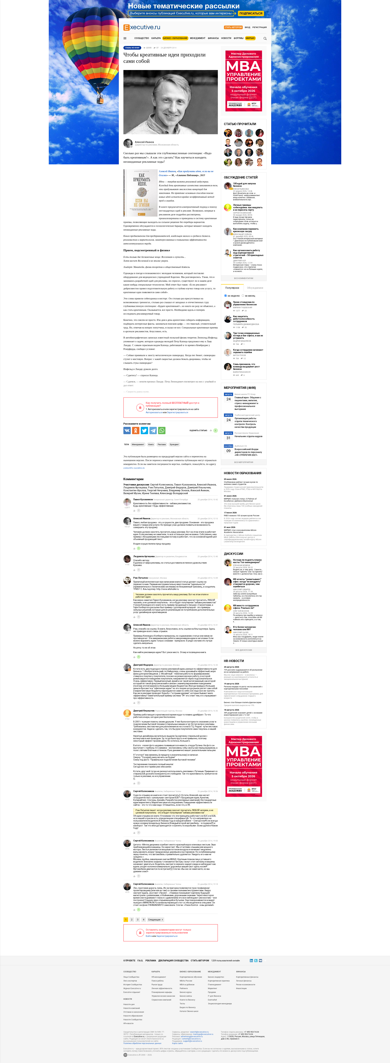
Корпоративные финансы (247, 977)
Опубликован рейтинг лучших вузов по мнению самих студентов (241, 483)
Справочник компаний (161, 1000)
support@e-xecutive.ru (192, 1041)
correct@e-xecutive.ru (134, 467)
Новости (226, 38)
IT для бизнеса (214, 996)
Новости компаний (131, 1008)
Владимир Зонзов (179, 490)
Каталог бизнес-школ (189, 1011)
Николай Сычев (240, 632)
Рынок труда (157, 985)
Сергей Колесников (161, 484)
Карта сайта (177, 1043)
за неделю (234, 295)
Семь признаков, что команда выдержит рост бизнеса (246, 366)
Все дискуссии (244, 650)
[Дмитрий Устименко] (238, 143)
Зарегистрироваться (177, 412)
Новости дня (129, 1004)
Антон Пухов (239, 355)
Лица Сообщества (131, 977)
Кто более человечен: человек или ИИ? (244, 628)
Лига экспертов (130, 981)
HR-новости (128, 1023)
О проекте (129, 960)
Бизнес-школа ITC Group (245, 394)
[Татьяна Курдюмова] (238, 162)
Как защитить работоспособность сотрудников (244, 318)
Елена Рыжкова (241, 189)
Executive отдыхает (131, 992)
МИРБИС (250, 38)
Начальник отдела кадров (248, 436)
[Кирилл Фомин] (228, 143)
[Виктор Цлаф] (228, 152)
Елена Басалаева (241, 565)
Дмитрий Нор (239, 261)
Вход (247, 27)
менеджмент (138, 444)
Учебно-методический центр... (248, 415)
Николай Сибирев (241, 589)
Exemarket (212, 1000)
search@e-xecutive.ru (199, 1032)
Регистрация (259, 27)
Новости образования (133, 1016)
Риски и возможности (245, 985)
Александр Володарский (174, 493)
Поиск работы (158, 981)
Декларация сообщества (173, 960)
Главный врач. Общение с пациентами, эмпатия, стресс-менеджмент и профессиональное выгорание (248, 403)
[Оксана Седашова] (228, 162)
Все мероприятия (243, 462)
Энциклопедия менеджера (220, 1004)
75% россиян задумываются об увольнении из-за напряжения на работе (243, 671)
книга (151, 444)
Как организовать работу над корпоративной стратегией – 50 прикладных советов (248, 254)
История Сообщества (132, 985)
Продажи (212, 992)
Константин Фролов (134, 490)
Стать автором (233, 27)
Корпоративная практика (219, 981)
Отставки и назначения (133, 1012)
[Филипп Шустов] (259, 152)
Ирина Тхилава (150, 493)
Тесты (182, 1004)
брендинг (174, 444)
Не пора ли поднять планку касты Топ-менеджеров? (247, 561)
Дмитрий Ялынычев (199, 487)
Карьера (156, 38)
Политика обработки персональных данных (142, 1043)
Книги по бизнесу (187, 1000)
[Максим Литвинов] (249, 152)
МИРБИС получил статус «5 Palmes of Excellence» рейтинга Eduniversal (240, 500)
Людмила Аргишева (135, 487)
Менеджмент (197, 38)
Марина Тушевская (242, 307)
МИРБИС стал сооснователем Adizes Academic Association (240, 531)
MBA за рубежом (187, 985)
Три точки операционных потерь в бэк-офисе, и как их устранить (248, 335)
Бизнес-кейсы (186, 996)
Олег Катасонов (241, 611)
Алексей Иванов (206, 484)
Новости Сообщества (132, 1020)
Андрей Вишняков (242, 341)
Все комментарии (243, 278)
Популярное (232, 287)
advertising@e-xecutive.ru (192, 1036)
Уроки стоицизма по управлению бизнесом (245, 303)
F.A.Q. (140, 960)
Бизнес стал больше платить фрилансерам (242, 702)
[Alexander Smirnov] (228, 133)
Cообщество (129, 972)
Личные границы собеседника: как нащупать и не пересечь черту (247, 207)
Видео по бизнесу (188, 1007)
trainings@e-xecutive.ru (203, 1034)
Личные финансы (244, 981)
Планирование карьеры (162, 992)
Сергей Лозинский (242, 213)
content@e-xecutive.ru (191, 1039)
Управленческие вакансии (163, 996)
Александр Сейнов (242, 234)
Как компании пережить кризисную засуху (246, 230)
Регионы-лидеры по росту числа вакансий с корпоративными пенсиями (243, 688)
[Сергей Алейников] (238, 152)
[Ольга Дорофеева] (238, 133)
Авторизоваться (154, 412)
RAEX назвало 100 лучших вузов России (241, 516)
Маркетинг (212, 988)
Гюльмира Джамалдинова (246, 324)
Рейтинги (184, 988)
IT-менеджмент (214, 985)
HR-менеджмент (159, 977)
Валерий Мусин (132, 493)
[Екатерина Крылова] (259, 133)
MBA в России (186, 981)
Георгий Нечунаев (157, 490)
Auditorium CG (241, 446)
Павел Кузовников (185, 484)
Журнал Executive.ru (132, 988)
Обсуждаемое (255, 287)
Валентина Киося (241, 372)
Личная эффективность (162, 988)
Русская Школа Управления (247, 433)
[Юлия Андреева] (249, 143)
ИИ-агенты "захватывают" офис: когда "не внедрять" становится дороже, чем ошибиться (247, 583)
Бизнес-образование (175, 38)
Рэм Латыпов (156, 487)
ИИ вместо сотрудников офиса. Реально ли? (246, 606)
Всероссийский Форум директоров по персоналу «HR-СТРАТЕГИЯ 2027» (248, 452)
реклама (162, 444)
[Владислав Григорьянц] (259, 143)
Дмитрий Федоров (175, 487)
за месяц (250, 295)
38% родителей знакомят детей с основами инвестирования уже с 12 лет (243, 714)
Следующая (154, 919)
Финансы (213, 38)
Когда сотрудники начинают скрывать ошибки (248, 351)
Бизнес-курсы (186, 992)
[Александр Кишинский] (249, 133)
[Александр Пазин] (259, 162)
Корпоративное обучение (191, 977)
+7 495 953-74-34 (251, 1032)
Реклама (150, 960)
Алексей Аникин (199, 490)
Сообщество (141, 38)
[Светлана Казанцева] (249, 162)
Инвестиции (241, 988)
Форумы (238, 38)
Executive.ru (139, 1036)
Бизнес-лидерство (216, 977)
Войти (149, 936)
